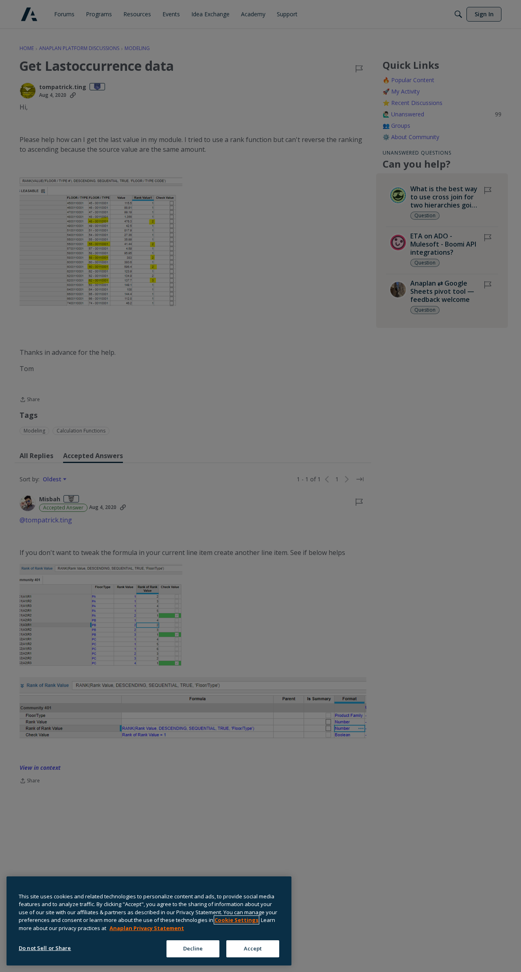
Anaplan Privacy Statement (146, 928)
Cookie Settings (236, 920)
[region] (149, 920)
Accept (253, 948)
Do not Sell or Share (45, 948)
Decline (193, 948)
